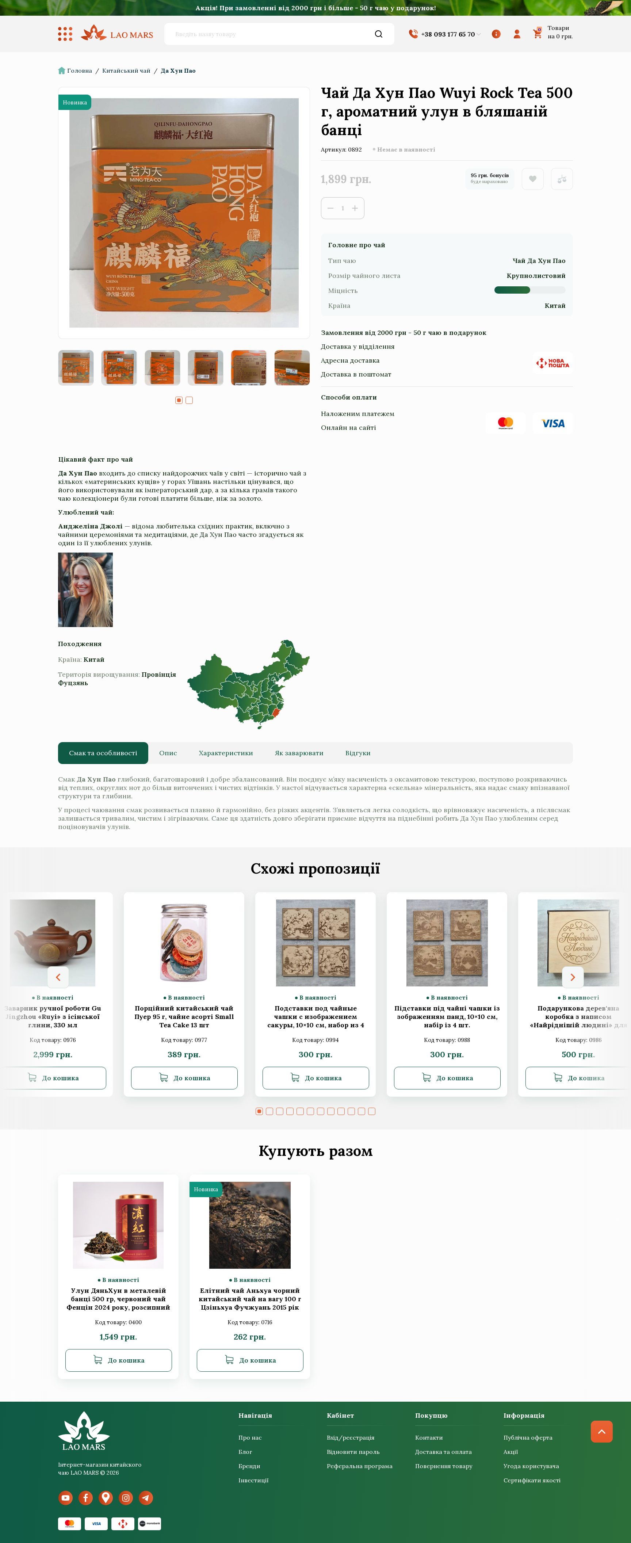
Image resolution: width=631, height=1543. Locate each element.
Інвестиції (253, 1480)
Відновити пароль (353, 1451)
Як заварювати (299, 753)
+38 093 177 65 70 (448, 34)
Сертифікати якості (532, 1480)
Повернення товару (443, 1466)
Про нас (250, 1437)
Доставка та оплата (443, 1451)
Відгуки (358, 753)
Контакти (429, 1437)
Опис (168, 753)
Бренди (249, 1466)
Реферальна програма (360, 1466)
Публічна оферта (528, 1437)
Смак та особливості (103, 753)
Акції (511, 1451)
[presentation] (58, 977)
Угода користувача (531, 1466)
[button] (179, 400)
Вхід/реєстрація (351, 1437)
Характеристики (226, 753)
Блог (245, 1451)
